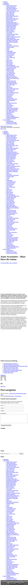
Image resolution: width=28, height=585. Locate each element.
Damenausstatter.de (10, 38)
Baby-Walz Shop (10, 13)
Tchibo (7, 101)
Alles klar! (20, 583)
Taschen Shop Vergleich (11, 123)
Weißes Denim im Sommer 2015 (10, 368)
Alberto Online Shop (11, 9)
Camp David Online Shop (12, 34)
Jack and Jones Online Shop (12, 66)
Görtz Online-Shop (10, 57)
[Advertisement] (14, 278)
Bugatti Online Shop (11, 27)
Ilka (7, 262)
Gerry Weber (9, 56)
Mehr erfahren (13, 583)
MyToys (8, 79)
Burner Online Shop (11, 29)
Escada (8, 48)
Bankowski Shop (10, 14)
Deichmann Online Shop (12, 40)
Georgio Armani (10, 55)
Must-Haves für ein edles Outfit (10, 367)
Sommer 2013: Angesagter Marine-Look (12, 370)
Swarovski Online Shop (11, 99)
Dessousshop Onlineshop (12, 42)
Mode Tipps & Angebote (6, 126)
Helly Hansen (9, 64)
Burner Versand (9, 30)
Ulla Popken (9, 106)
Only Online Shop (10, 84)
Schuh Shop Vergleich (11, 122)
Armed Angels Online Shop (12, 10)
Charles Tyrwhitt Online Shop (13, 36)
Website (2, 410)
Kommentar (3, 413)
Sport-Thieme (9, 95)
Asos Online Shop (10, 12)
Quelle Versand (9, 91)
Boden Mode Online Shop (12, 18)
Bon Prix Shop (9, 21)
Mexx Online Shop (10, 75)
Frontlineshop (9, 51)
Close (5, 128)
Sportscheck (9, 96)
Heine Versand (9, 62)
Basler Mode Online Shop (12, 16)
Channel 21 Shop (10, 35)
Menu (2, 128)
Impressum (5, 3)
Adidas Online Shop (11, 7)
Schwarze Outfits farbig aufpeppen (11, 364)
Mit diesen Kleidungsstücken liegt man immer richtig (15, 366)
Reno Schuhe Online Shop (12, 92)
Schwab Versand (10, 93)
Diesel (7, 43)
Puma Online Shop (10, 90)
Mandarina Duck (10, 74)
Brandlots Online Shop (11, 22)
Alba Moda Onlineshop (11, 8)
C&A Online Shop (10, 31)
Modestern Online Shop (11, 77)
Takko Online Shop (10, 100)
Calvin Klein (9, 33)
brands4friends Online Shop (12, 23)
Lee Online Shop (10, 71)
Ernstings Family (10, 47)
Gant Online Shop (10, 53)
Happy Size (9, 61)
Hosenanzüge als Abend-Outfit (10, 371)
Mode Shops (6, 4)
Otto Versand (9, 87)
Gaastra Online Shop (11, 52)
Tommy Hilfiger (10, 105)
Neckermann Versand (11, 82)
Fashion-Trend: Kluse (8, 372)
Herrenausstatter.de (10, 65)
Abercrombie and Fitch (11, 5)
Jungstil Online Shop (11, 68)
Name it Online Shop (11, 81)
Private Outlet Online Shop (12, 88)
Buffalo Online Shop (11, 26)
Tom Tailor (8, 104)
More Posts (3, 386)
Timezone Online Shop (11, 103)
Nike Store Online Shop (11, 83)
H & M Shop (9, 60)
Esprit (7, 49)
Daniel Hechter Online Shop (12, 39)
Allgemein (3, 375)
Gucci (7, 58)
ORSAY (8, 86)
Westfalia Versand (10, 116)
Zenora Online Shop (11, 118)
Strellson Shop (9, 97)
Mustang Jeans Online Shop (12, 78)
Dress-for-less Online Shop (12, 45)
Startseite (5, 1)
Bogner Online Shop (11, 20)
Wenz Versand (9, 114)
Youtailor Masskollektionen (12, 117)
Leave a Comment (13, 262)
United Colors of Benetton (12, 108)
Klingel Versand (10, 70)
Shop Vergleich (6, 119)
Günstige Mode (9, 121)
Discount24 (9, 44)
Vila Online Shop (10, 112)
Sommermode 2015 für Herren (10, 363)
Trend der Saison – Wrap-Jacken (14, 396)
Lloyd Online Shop (10, 73)
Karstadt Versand (10, 69)
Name (2, 405)
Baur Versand (9, 17)
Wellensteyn (9, 113)
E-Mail (3, 408)
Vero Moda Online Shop (11, 109)
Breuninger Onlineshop (11, 25)
